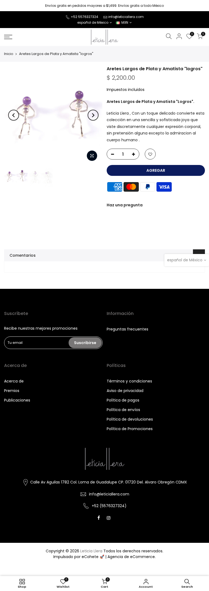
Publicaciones (17, 400)
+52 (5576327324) (109, 506)
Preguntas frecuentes (127, 329)
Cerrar (12, 5)
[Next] (93, 115)
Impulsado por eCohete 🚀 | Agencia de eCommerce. (104, 556)
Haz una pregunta (125, 205)
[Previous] (13, 115)
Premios (11, 390)
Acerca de (14, 381)
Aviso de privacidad (125, 390)
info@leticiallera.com (126, 16)
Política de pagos (123, 400)
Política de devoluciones (130, 419)
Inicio (8, 53)
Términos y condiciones (129, 381)
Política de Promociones (130, 428)
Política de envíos (123, 409)
